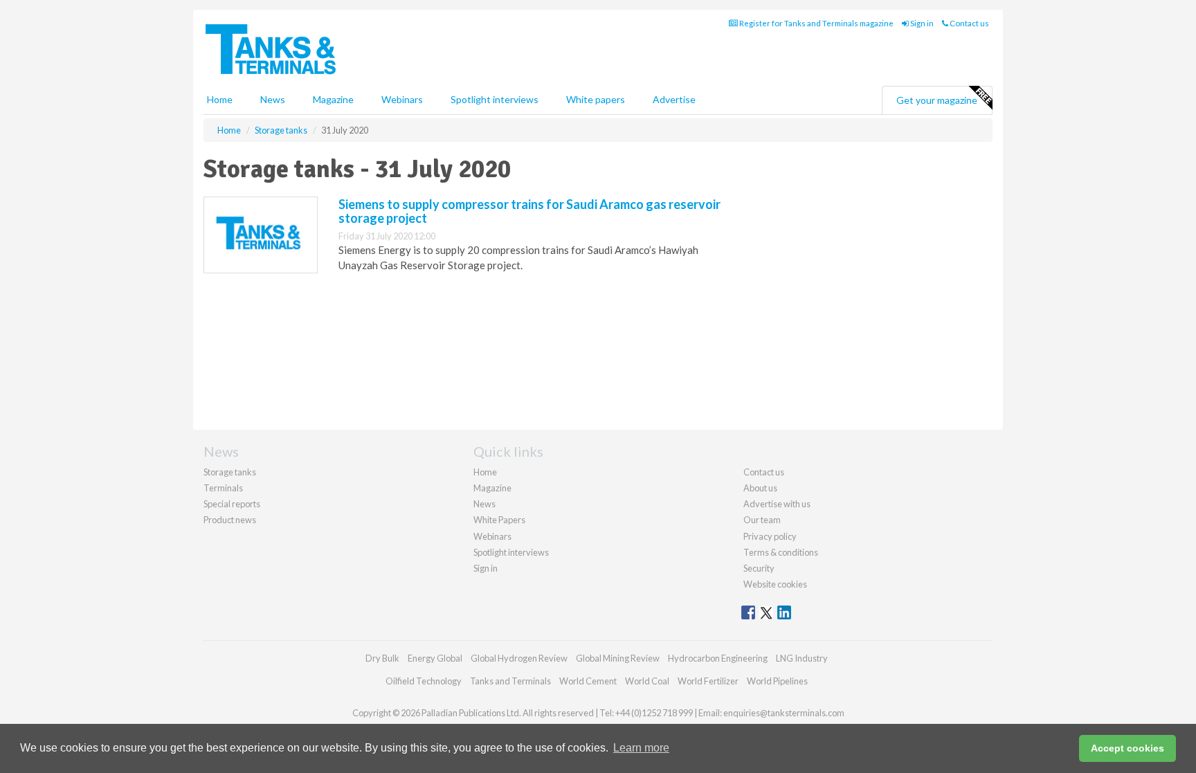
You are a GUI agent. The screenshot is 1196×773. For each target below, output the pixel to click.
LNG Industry (802, 658)
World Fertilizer (708, 680)
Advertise (674, 99)
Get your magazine (936, 100)
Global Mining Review (618, 658)
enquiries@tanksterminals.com (783, 712)
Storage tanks (229, 472)
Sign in (921, 23)
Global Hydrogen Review (519, 658)
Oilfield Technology (424, 680)
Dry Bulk (382, 658)
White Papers (499, 519)
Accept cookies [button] (1127, 748)
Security (758, 568)
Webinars (402, 99)
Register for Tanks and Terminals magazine (816, 23)
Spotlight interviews (494, 99)
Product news (229, 519)
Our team (762, 519)
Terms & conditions (780, 552)
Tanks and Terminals (510, 680)
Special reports (231, 503)
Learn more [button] (641, 748)
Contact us (968, 23)
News (484, 503)
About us (760, 487)
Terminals (223, 487)
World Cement (588, 680)
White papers (595, 99)
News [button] (272, 99)
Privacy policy (770, 536)
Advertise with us (776, 503)
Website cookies (775, 584)
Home (220, 99)
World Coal (647, 680)
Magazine (333, 99)
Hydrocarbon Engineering (718, 658)
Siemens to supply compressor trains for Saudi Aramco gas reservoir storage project (529, 211)
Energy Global (435, 658)
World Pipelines (777, 680)
